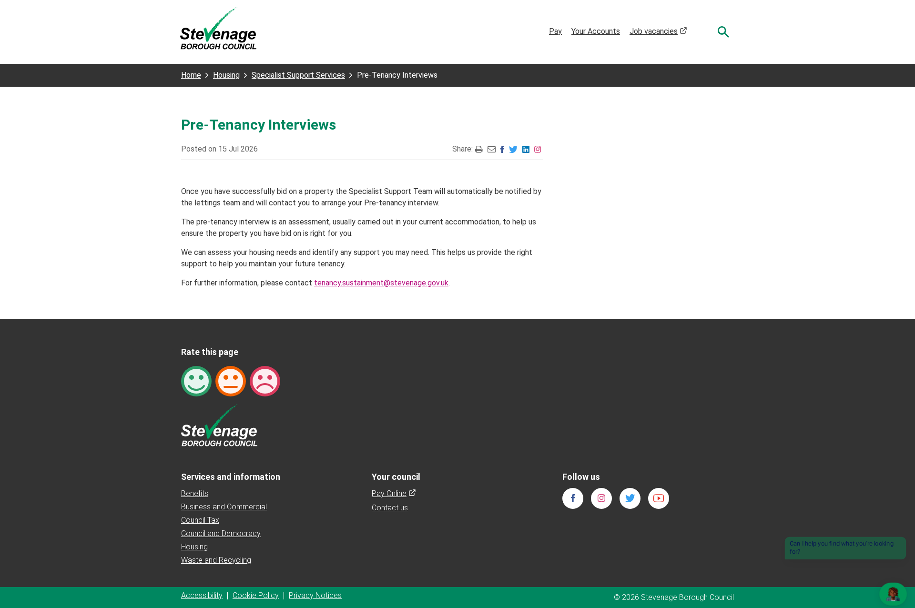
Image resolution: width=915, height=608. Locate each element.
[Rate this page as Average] (230, 380)
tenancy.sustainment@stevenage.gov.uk (381, 282)
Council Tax (200, 520)
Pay (555, 31)
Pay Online (394, 493)
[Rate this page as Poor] (265, 380)
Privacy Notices (315, 595)
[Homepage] (218, 27)
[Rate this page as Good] (196, 380)
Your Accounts (595, 31)
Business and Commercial (224, 506)
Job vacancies (658, 31)
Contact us (390, 507)
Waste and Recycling (216, 560)
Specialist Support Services (298, 75)
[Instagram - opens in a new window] (537, 148)
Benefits (194, 493)
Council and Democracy (221, 533)
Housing (226, 75)
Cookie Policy (256, 595)
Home (191, 75)
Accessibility (202, 595)
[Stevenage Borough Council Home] (219, 424)
